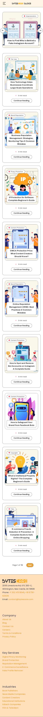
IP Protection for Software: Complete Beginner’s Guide (21, 198)
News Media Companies (13, 694)
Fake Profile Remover (12, 670)
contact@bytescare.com (20, 599)
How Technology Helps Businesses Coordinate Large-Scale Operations (21, 85)
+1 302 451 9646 (16, 592)
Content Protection (17, 228)
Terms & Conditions (11, 633)
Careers (6, 629)
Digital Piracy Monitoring (14, 656)
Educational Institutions (13, 701)
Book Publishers (10, 690)
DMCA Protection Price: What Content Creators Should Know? (21, 253)
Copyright (14, 453)
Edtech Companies (11, 704)
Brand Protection (10, 660)
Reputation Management (14, 663)
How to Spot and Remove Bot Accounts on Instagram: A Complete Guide (21, 366)
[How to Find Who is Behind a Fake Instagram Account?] (21, 30)
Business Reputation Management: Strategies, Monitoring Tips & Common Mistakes (21, 139)
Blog (4, 623)
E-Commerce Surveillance (15, 667)
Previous (2, 30)
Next (40, 30)
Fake (12, 509)
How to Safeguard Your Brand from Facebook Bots (21, 423)
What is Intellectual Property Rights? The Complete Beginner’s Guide (21, 479)
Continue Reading (22, 100)
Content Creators (11, 697)
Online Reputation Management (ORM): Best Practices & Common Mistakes (21, 308)
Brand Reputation (17, 115)
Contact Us (7, 626)
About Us (6, 619)
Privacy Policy (9, 636)
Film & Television (10, 707)
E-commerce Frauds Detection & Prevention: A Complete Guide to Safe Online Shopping (21, 533)
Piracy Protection (17, 171)
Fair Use (14, 59)
